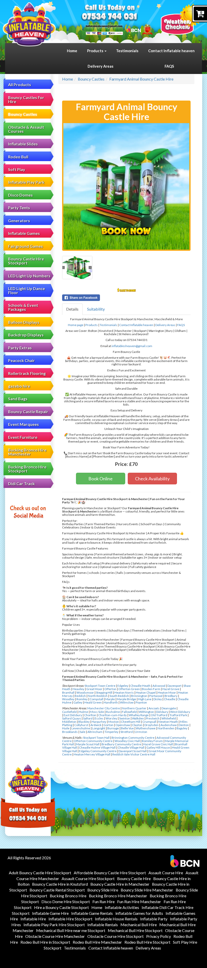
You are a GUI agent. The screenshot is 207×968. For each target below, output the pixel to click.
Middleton (69, 722)
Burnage (113, 728)
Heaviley (78, 689)
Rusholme (113, 712)
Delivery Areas (100, 66)
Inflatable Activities (122, 907)
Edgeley (122, 686)
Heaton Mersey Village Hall (92, 754)
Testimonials (127, 50)
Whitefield (169, 718)
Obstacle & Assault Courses (26, 129)
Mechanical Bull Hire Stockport (135, 930)
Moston (113, 722)
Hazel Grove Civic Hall (158, 744)
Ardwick (95, 725)
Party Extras (20, 347)
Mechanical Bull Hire (138, 924)
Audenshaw (169, 725)
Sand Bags (18, 398)
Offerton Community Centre (93, 741)
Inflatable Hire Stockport (70, 918)
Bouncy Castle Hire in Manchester (119, 884)
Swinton (124, 718)
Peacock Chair (21, 360)
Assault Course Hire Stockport (88, 878)
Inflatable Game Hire (50, 913)
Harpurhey (99, 722)
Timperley (111, 732)
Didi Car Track (21, 483)
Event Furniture (22, 437)
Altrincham (94, 732)
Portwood (156, 696)
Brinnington (139, 696)
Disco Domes (20, 195)
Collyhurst (81, 725)
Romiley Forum (152, 741)
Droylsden (151, 725)
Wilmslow (127, 702)
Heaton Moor (167, 692)
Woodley (68, 699)
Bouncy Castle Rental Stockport (57, 889)
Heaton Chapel (146, 692)
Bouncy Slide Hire (102, 889)
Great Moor (94, 689)
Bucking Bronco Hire (68, 895)
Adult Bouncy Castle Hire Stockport (40, 872)
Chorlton (90, 715)
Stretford (126, 732)
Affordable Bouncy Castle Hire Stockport (110, 872)
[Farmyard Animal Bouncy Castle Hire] (126, 186)
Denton (184, 725)
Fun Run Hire (103, 901)
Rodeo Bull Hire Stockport (147, 942)
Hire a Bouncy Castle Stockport (61, 907)
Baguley (181, 728)
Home (72, 50)
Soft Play (16, 169)
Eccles (99, 718)
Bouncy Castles (22, 114)
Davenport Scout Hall (133, 751)
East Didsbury (73, 715)
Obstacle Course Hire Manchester (55, 936)
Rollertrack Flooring (27, 373)
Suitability (96, 309)
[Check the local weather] (181, 19)
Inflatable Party (153, 918)
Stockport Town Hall (96, 737)
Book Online (100, 478)
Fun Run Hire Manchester (139, 901)
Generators (19, 220)
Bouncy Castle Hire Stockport (26, 260)
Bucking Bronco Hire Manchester (27, 451)
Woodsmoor (85, 692)
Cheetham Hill (130, 722)
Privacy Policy (158, 936)
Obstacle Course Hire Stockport (115, 936)
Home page (75, 325)
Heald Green (93, 702)
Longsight (98, 728)
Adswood (158, 686)
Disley (157, 699)
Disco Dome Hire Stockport (65, 901)
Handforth (111, 702)
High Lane (144, 699)
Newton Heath (168, 722)
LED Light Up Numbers (29, 275)
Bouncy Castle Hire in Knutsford (60, 884)
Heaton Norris (124, 692)
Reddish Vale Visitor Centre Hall (133, 754)
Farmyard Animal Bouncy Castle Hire (141, 79)
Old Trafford (159, 715)
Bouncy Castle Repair (28, 411)
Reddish (80, 696)
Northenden (166, 728)
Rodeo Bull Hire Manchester (97, 942)
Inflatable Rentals (102, 924)
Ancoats (154, 708)
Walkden (138, 718)
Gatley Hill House (158, 747)
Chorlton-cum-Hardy (112, 715)
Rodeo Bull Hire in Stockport (45, 942)
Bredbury (171, 696)
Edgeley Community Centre (98, 751)
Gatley (77, 702)
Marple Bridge (126, 699)
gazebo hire (19, 386)
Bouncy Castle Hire (134, 878)
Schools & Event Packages (23, 307)
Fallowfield (129, 712)
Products (95, 50)
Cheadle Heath (140, 686)
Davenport (174, 686)
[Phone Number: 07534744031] (109, 17)
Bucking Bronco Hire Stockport (27, 468)
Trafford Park (178, 715)
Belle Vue (127, 728)
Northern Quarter (134, 708)
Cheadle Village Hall (131, 747)
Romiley (82, 699)
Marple (110, 699)
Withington (146, 712)
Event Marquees (23, 424)
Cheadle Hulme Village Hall (97, 747)
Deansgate (169, 708)
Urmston (141, 732)
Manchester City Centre (103, 708)
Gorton (108, 725)
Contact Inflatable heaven (171, 50)
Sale (82, 732)
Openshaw (122, 725)
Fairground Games (25, 246)
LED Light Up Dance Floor (26, 290)
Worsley (111, 718)
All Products (19, 84)
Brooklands (70, 732)
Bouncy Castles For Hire (26, 99)
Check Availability (152, 478)
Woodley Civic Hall (127, 741)
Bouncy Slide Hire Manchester (147, 889)
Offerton (110, 689)
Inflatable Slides (23, 143)
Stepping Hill (104, 692)
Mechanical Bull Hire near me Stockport (70, 930)
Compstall (96, 699)
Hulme (83, 712)
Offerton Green (129, 689)
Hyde (65, 728)
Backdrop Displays (26, 334)
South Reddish (119, 696)
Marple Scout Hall (87, 744)
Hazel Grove (170, 689)
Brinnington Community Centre (133, 737)
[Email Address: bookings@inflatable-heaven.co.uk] (104, 26)
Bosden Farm (151, 689)
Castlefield (69, 712)
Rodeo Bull (18, 156)
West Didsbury (180, 712)
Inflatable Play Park (26, 182)
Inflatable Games (24, 233)
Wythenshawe (146, 728)
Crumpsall (149, 722)
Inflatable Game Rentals (92, 913)
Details (72, 309)
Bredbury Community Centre (121, 744)
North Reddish (98, 696)
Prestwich (153, 718)
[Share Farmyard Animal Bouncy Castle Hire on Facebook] (126, 297)
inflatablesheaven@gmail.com (132, 346)
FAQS (169, 66)
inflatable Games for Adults (139, 913)
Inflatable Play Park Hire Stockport (54, 924)
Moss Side (97, 712)
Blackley (84, 722)
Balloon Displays (23, 322)
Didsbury (162, 712)
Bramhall (68, 692)
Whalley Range (139, 715)
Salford (88, 718)
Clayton (137, 725)
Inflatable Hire (33, 918)
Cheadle (169, 699)
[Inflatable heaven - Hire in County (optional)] (29, 24)
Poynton (141, 702)
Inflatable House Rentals (116, 918)
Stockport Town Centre (100, 686)
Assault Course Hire (165, 872)
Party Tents (19, 207)
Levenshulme (80, 728)
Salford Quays (71, 718)
